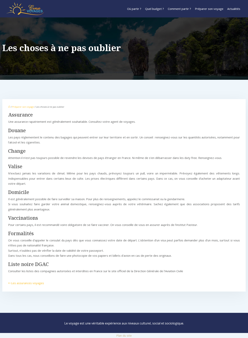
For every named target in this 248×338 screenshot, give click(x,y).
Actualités (233, 9)
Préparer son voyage (209, 9)
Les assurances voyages (27, 283)
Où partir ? (134, 9)
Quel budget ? (154, 9)
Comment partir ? (179, 9)
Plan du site (124, 335)
